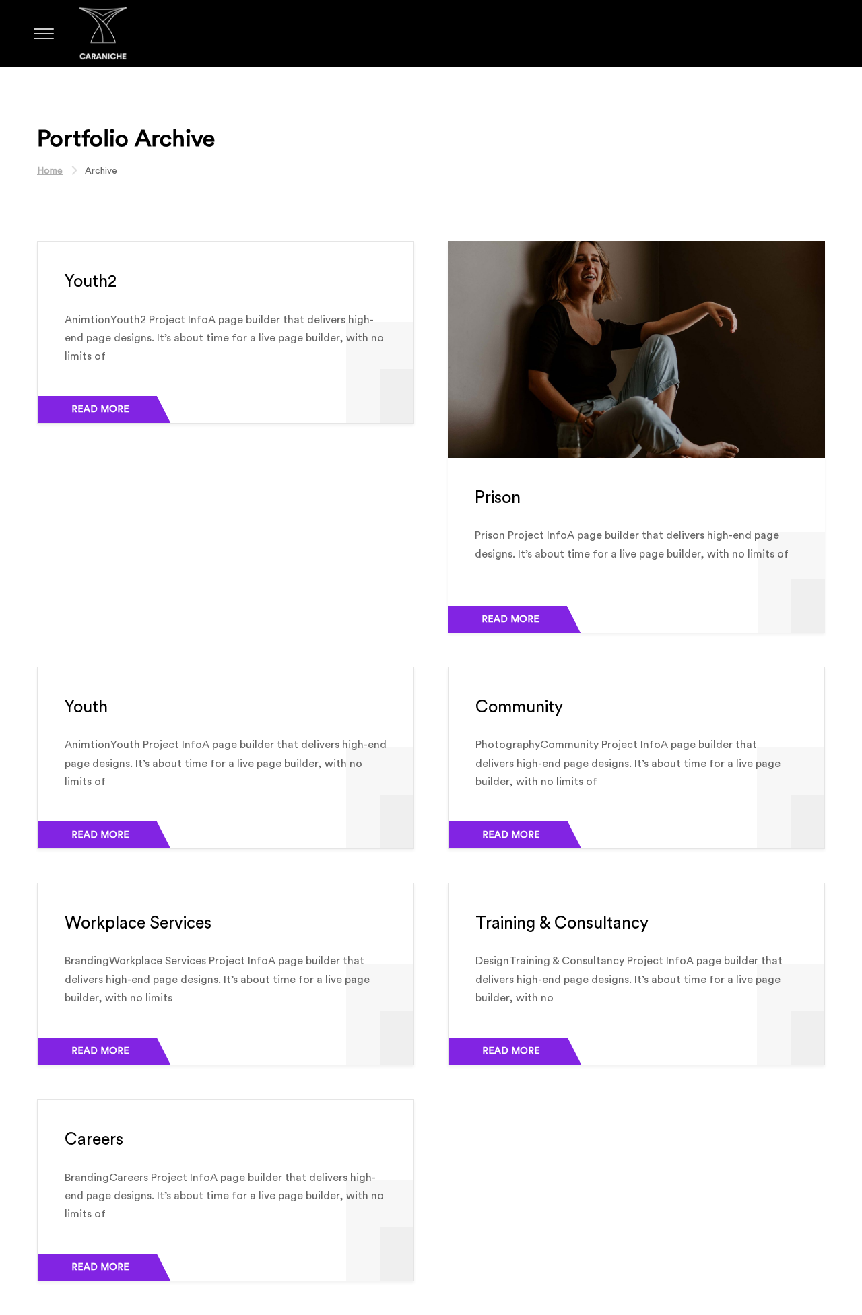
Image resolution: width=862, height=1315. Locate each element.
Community (519, 707)
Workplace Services (138, 923)
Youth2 (91, 281)
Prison (498, 498)
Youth (86, 707)
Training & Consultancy (562, 923)
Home (50, 171)
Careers (94, 1139)
